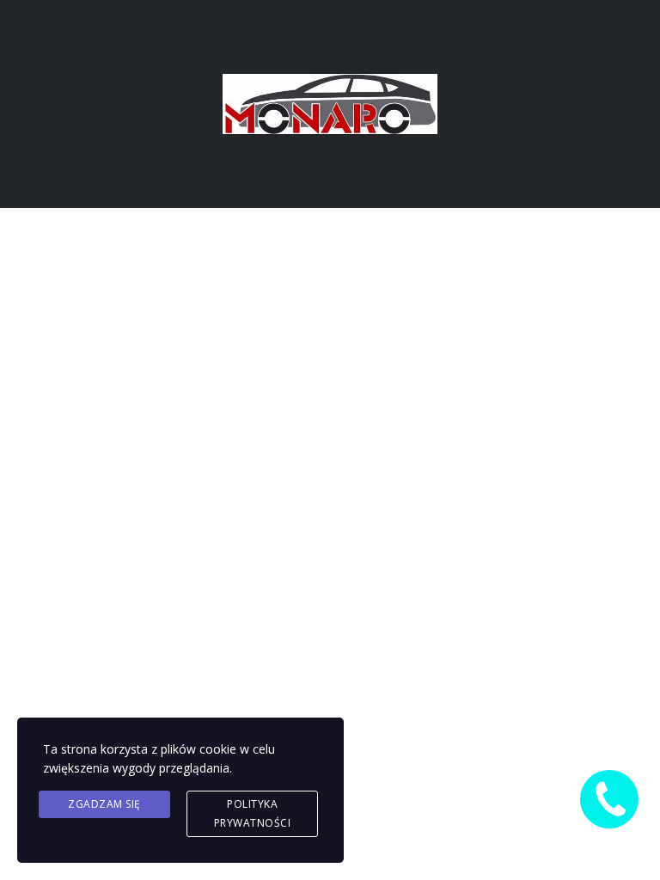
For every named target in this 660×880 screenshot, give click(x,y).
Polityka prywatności (252, 813)
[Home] (330, 103)
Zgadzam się (104, 804)
